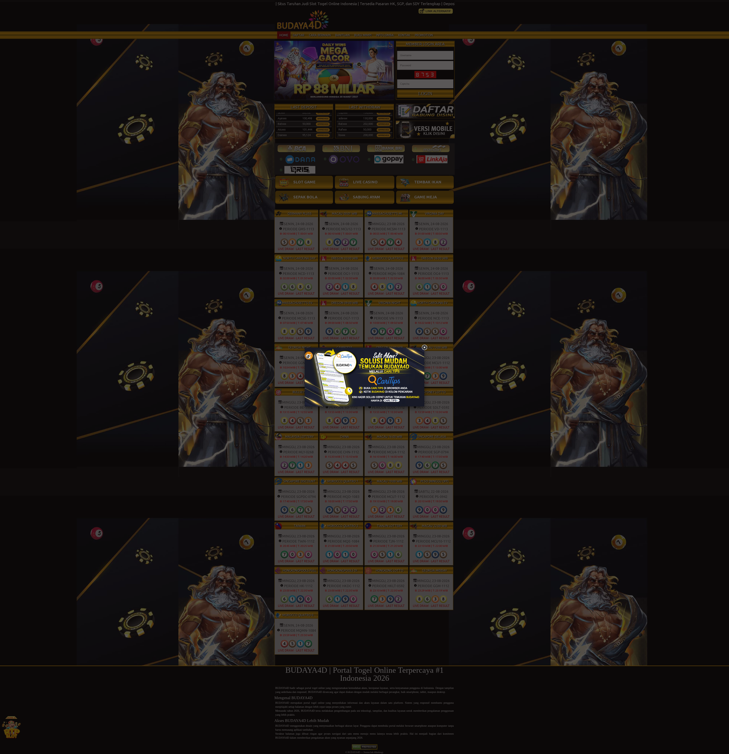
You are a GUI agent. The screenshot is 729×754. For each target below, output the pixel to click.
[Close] (424, 347)
